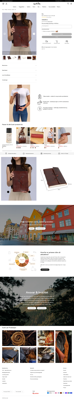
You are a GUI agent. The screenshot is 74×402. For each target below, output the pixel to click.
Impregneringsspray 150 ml (7, 144)
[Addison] (37, 135)
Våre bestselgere (45, 269)
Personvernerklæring (34, 379)
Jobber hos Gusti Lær (67, 376)
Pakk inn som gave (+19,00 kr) (49, 31)
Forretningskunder (66, 385)
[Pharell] (51, 135)
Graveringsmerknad (45, 29)
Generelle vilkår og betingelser (36, 376)
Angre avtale (4, 376)
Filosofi (64, 370)
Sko (38, 7)
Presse (64, 387)
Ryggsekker (21, 7)
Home (3, 9)
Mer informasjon (32, 53)
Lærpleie (31, 228)
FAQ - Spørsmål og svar (6, 370)
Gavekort (65, 372)
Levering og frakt (5, 374)
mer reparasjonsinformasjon (41, 308)
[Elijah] (23, 135)
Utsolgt (61, 34)
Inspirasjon (65, 383)
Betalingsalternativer (6, 372)
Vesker (14, 7)
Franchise (65, 379)
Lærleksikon (4, 383)
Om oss (31, 374)
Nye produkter (52, 7)
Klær (34, 7)
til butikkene (30, 308)
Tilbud (58, 7)
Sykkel (28, 7)
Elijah (17, 144)
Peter (59, 144)
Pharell (45, 144)
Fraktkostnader (49, 21)
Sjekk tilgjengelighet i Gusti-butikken (50, 47)
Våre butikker (65, 374)
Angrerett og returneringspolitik (36, 372)
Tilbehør (44, 7)
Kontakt (3, 379)
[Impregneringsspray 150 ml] (9, 135)
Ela (15, 9)
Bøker (13, 9)
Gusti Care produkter (40, 228)
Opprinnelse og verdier (67, 381)
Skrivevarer (9, 9)
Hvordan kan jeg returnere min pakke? (37, 370)
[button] (3, 3)
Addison (31, 144)
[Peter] (65, 135)
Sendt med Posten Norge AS (7, 0)
